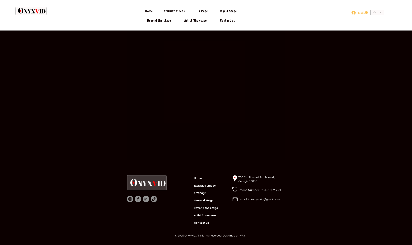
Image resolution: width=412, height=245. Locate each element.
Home (198, 178)
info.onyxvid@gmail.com (264, 199)
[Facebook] (138, 199)
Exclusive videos (204, 186)
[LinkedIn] (146, 199)
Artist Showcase (204, 215)
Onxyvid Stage (204, 200)
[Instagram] (130, 199)
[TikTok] (154, 199)
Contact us (201, 223)
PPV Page (200, 193)
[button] (365, 12)
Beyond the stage (204, 208)
